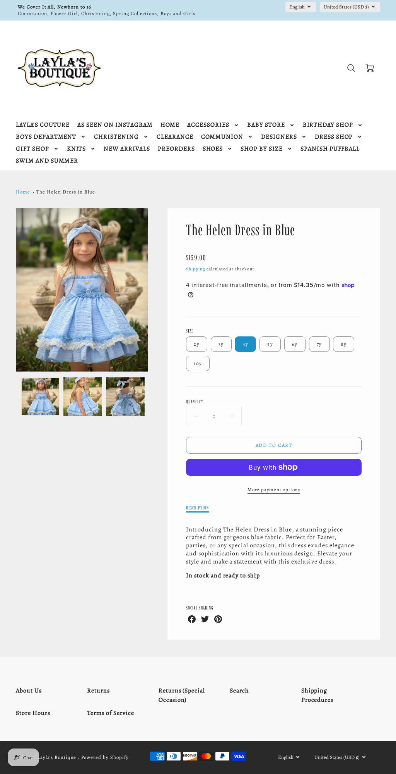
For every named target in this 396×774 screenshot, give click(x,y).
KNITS (76, 149)
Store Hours (33, 713)
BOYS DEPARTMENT (46, 137)
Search (239, 690)
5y (270, 344)
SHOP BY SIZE (262, 149)
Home (23, 191)
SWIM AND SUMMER (47, 161)
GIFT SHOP (32, 149)
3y (221, 344)
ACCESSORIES (208, 125)
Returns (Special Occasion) (182, 695)
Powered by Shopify (104, 757)
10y (198, 363)
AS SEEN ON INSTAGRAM (114, 125)
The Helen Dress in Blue (65, 191)
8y (343, 344)
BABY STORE (266, 125)
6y (295, 344)
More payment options (274, 489)
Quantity (194, 401)
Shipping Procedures (317, 695)
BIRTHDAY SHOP (328, 125)
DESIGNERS (279, 137)
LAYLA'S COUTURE (43, 125)
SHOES (213, 149)
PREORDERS (176, 149)
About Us (29, 690)
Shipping (195, 269)
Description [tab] (197, 508)
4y (246, 344)
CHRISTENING (116, 137)
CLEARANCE (175, 137)
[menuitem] (42, 125)
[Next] (153, 290)
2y (197, 344)
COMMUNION (222, 137)
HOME (170, 125)
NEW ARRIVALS (127, 149)
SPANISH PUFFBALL (330, 149)
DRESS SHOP (334, 137)
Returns (98, 690)
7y (319, 344)
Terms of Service (110, 713)
